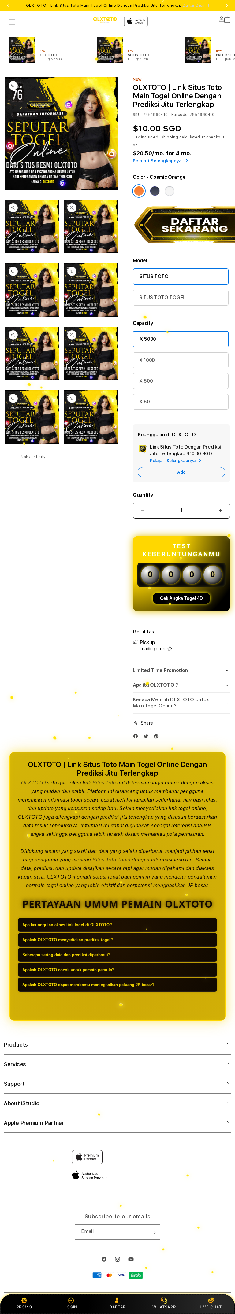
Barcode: (180, 114)
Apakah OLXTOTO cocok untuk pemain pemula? (68, 969)
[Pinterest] (157, 737)
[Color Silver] (169, 191)
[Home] (105, 20)
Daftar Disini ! (196, 5)
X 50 (144, 402)
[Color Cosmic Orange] (139, 191)
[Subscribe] (153, 1232)
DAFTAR (117, 1307)
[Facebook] (137, 737)
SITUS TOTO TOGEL (162, 297)
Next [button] (227, 5)
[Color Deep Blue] (155, 191)
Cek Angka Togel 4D (181, 598)
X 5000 (148, 339)
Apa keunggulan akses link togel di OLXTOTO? (67, 925)
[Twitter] (147, 737)
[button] (12, 22)
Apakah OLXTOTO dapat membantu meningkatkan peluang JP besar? (88, 984)
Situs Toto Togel (111, 859)
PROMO (24, 1307)
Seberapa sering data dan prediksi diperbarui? (66, 954)
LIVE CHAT (211, 1307)
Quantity (143, 495)
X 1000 (147, 360)
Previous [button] (8, 5)
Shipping (169, 137)
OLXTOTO (33, 782)
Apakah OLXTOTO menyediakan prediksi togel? (67, 940)
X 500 (146, 381)
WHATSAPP (164, 1307)
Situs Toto (104, 782)
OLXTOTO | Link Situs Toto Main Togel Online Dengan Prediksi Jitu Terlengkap (117, 5)
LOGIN (70, 1307)
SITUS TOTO (154, 276)
